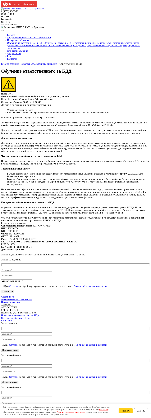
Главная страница (10, 64)
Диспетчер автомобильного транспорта (27, 45)
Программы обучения (18, 40)
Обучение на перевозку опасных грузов (107, 45)
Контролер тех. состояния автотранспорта (118, 43)
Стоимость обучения (17, 51)
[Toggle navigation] (2, 30)
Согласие (13, 286)
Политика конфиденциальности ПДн (20, 315)
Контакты (12, 59)
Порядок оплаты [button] (31, 117)
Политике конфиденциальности (71, 412)
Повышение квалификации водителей (66, 45)
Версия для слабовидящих (22, 4)
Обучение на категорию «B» (58, 43)
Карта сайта (7, 320)
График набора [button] (47, 117)
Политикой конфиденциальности (90, 286)
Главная (11, 35)
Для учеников (14, 53)
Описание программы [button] (12, 117)
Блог (9, 56)
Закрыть (141, 411)
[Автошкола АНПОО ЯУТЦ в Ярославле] (22, 8)
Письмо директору (10, 302)
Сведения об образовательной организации (29, 37)
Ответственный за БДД (84, 43)
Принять (126, 411)
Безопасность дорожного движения (39, 64)
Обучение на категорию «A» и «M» (25, 43)
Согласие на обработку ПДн (15, 318)
